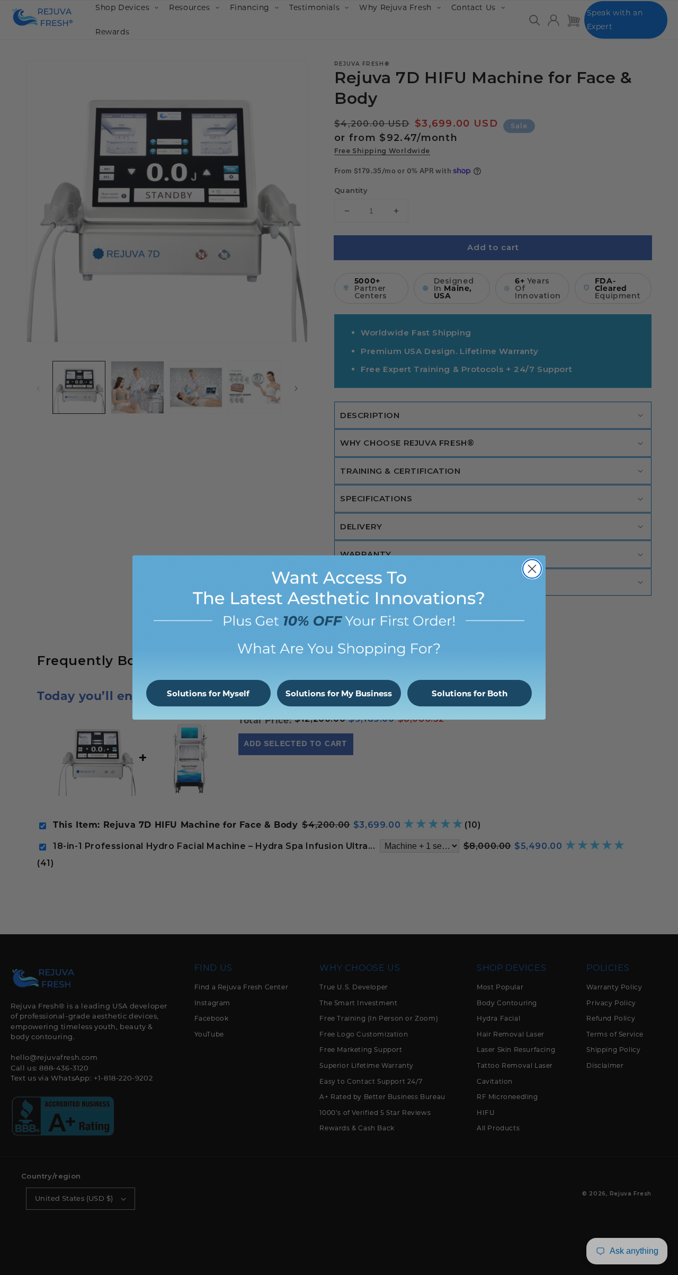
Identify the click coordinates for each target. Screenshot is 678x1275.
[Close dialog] (532, 569)
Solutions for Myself (208, 693)
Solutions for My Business (339, 693)
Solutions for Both (469, 693)
